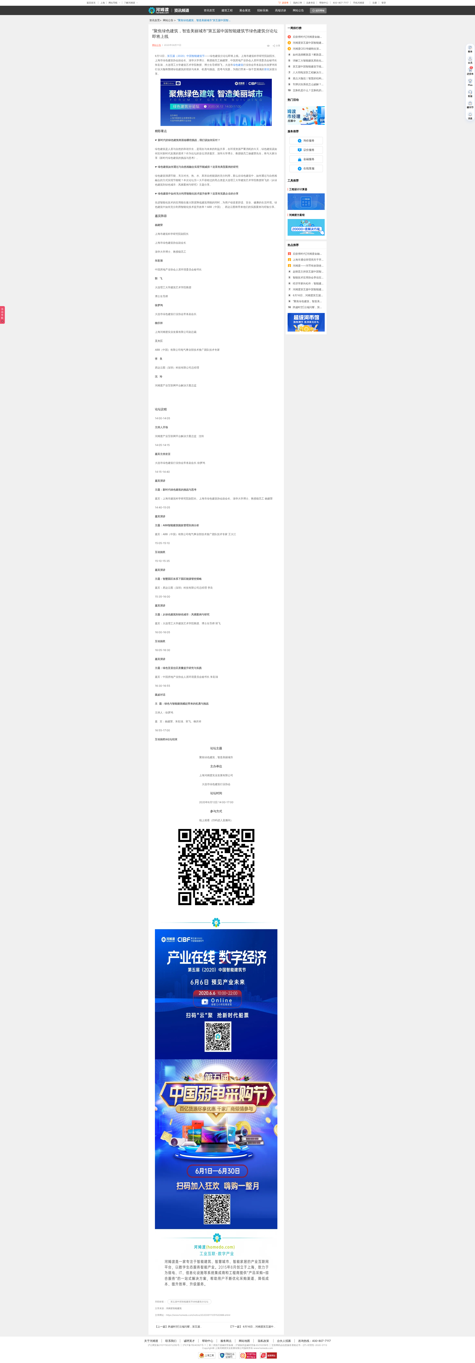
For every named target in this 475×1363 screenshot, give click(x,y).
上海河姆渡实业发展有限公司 (229, 1348)
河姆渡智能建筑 (174, 1308)
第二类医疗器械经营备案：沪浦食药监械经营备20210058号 (238, 1345)
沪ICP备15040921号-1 (194, 1345)
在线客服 (309, 168)
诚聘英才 (189, 1341)
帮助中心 (323, 2)
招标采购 (262, 10)
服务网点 (226, 1341)
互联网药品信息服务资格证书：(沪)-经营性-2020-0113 (299, 1345)
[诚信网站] (268, 1355)
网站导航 (113, 2)
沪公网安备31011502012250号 (164, 1345)
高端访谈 (280, 10)
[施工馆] (306, 115)
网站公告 (298, 10)
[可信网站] (247, 1355)
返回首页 (91, 2)
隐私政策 (263, 1341)
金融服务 (309, 159)
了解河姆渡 (129, 2)
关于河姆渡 (151, 1341)
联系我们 (170, 1341)
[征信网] (227, 1355)
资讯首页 (209, 10)
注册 (374, 2)
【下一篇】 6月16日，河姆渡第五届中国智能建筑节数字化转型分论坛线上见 (273, 1326)
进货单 (285, 2)
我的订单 (297, 2)
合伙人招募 (284, 1341)
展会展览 (244, 10)
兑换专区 (310, 2)
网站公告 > (169, 20)
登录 (383, 2)
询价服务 (309, 140)
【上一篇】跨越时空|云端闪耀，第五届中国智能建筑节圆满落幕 (192, 1326)
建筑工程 (227, 10)
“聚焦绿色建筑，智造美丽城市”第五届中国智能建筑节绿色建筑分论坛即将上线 (205, 20)
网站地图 (244, 1341)
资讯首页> (155, 20)
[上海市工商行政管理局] (206, 1355)
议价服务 (309, 150)
